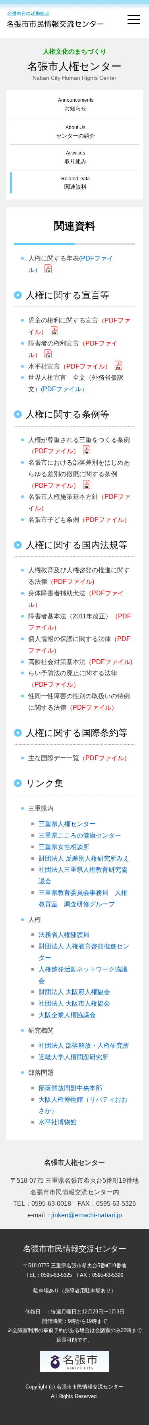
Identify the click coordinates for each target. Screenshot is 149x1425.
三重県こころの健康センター (80, 835)
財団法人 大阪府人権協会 (74, 992)
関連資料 (75, 183)
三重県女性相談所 (64, 847)
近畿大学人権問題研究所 (73, 1057)
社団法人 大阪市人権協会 (74, 1003)
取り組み (75, 157)
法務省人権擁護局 (64, 934)
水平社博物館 (58, 1122)
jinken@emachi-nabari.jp (86, 1215)
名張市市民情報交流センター (56, 19)
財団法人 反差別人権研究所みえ (84, 858)
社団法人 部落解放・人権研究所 (84, 1045)
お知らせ (75, 105)
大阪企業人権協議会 (67, 1015)
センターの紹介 (75, 132)
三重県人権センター (67, 824)
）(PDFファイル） (61, 389)
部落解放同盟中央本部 (70, 1088)
